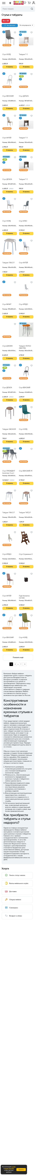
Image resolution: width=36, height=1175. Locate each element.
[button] (10, 3)
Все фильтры (11, 25)
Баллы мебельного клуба (18, 883)
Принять (21, 1169)
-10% (21, 76)
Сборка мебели (15, 900)
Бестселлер (6, 45)
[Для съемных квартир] (3, 32)
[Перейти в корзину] (29, 4)
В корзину (9, 66)
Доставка (12, 891)
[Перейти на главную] (19, 3)
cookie (14, 1166)
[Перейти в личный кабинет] (33, 4)
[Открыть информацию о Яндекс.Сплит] (9, 61)
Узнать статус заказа (17, 875)
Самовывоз (13, 908)
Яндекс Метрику (9, 1168)
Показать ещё (18, 657)
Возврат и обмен (15, 916)
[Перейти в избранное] (24, 4)
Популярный (6, 128)
